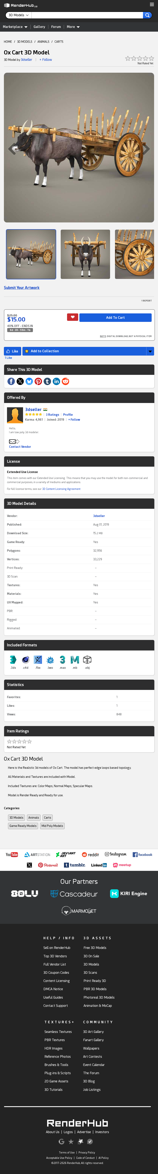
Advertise (84, 1132)
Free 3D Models (95, 948)
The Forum (91, 1073)
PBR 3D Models (95, 989)
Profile (68, 414)
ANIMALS (43, 41)
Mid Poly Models (52, 826)
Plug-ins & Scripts (57, 1073)
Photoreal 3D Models (99, 997)
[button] (152, 4)
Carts (47, 817)
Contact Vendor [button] (20, 446)
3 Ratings (52, 414)
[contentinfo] (20, 15)
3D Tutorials (53, 1090)
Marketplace (13, 27)
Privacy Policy (87, 1152)
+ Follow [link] (74, 419)
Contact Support (55, 1006)
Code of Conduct (85, 1158)
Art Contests (92, 1057)
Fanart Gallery (93, 1040)
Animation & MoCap (98, 1006)
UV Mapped (14, 602)
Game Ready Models (23, 826)
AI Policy (104, 1158)
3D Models (16, 817)
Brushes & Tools (56, 1065)
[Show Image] (31, 254)
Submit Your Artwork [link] (22, 287)
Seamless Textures (58, 1032)
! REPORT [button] (146, 300)
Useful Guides (53, 997)
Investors (102, 1132)
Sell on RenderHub (56, 948)
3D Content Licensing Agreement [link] (61, 489)
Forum (56, 27)
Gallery (39, 27)
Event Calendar (94, 1065)
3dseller (26, 60)
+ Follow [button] (46, 60)
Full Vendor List (54, 964)
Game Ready (15, 542)
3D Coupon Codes (56, 973)
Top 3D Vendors (55, 956)
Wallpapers (91, 1048)
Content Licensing (56, 981)
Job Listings (92, 1090)
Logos (68, 1132)
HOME (8, 41)
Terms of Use (67, 1152)
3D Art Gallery (93, 1032)
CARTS (59, 41)
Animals (33, 817)
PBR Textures (54, 1040)
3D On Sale (91, 956)
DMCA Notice (53, 989)
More (71, 27)
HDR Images (53, 1048)
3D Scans (90, 973)
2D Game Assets (56, 1081)
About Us (52, 1132)
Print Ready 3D (95, 981)
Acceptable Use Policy (59, 1158)
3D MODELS (24, 41)
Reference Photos (57, 1057)
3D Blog (89, 1081)
